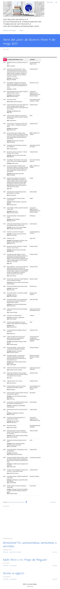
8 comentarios (13, 579)
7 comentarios (13, 565)
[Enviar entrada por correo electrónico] (26, 502)
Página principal (9, 30)
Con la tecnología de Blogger (31, 584)
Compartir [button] (53, 502)
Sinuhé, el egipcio (13, 573)
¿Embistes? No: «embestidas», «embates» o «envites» (30, 544)
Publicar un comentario (15, 552)
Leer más (55, 552)
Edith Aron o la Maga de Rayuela (25, 560)
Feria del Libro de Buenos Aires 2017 (16, 502)
